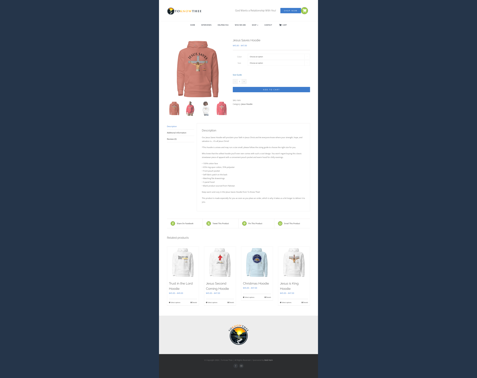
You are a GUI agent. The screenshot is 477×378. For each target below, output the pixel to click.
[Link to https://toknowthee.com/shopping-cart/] (304, 10)
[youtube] (241, 366)
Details (194, 302)
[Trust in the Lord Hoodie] (183, 262)
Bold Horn (268, 360)
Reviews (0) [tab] (172, 139)
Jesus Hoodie (246, 104)
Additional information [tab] (176, 132)
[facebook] (235, 366)
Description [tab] (172, 126)
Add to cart (271, 89)
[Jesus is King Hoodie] (294, 262)
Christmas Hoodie (256, 283)
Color (239, 57)
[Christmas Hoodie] (257, 262)
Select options (175, 302)
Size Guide (237, 75)
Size (239, 63)
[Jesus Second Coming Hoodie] (220, 262)
